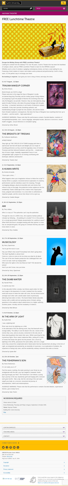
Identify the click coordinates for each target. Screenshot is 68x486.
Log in (5, 8)
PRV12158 (9, 456)
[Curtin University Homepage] (11, 3)
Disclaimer (6, 466)
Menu (38, 8)
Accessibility (6, 472)
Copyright (6, 462)
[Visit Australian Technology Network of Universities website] (20, 478)
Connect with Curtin (9, 443)
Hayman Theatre (9, 13)
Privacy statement (8, 469)
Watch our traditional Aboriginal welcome (48, 482)
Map (4, 412)
